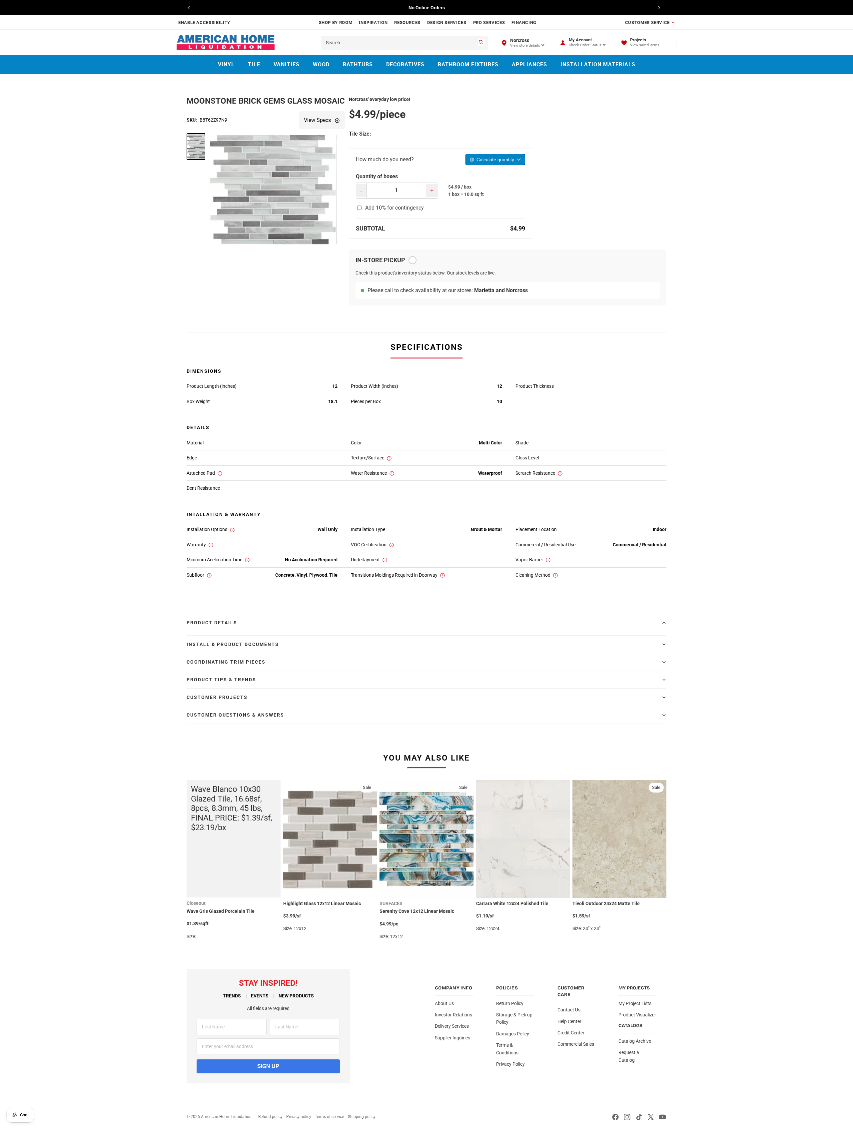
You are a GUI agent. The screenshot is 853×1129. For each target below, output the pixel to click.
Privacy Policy (510, 1064)
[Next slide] (659, 7)
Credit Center (570, 1032)
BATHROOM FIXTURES (468, 64)
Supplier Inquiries (452, 1037)
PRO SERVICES (489, 22)
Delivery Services (452, 1026)
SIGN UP (268, 1066)
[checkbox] (413, 260)
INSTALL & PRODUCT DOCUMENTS (233, 644)
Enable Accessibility (204, 22)
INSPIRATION (373, 22)
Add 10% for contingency (394, 208)
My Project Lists (634, 1003)
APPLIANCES (529, 64)
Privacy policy (298, 1116)
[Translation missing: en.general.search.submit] (481, 43)
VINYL (226, 64)
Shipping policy (362, 1116)
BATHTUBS (358, 64)
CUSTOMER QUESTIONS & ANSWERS (235, 715)
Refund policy (270, 1116)
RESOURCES (407, 22)
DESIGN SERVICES (446, 22)
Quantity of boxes (377, 176)
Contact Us (568, 1009)
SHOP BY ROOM (336, 22)
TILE (254, 64)
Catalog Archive (634, 1041)
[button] (200, 146)
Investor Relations (453, 1014)
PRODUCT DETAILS (212, 622)
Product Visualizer (637, 1014)
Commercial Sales (575, 1044)
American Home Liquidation (226, 1116)
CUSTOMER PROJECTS (217, 697)
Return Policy (509, 1003)
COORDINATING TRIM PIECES (226, 662)
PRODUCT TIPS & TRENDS (221, 679)
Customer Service (647, 22)
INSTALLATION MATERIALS (597, 64)
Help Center (569, 1021)
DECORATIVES (405, 64)
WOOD (321, 64)
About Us (444, 1003)
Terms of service (329, 1116)
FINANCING (523, 22)
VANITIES (287, 64)
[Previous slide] (189, 7)
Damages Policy (512, 1033)
